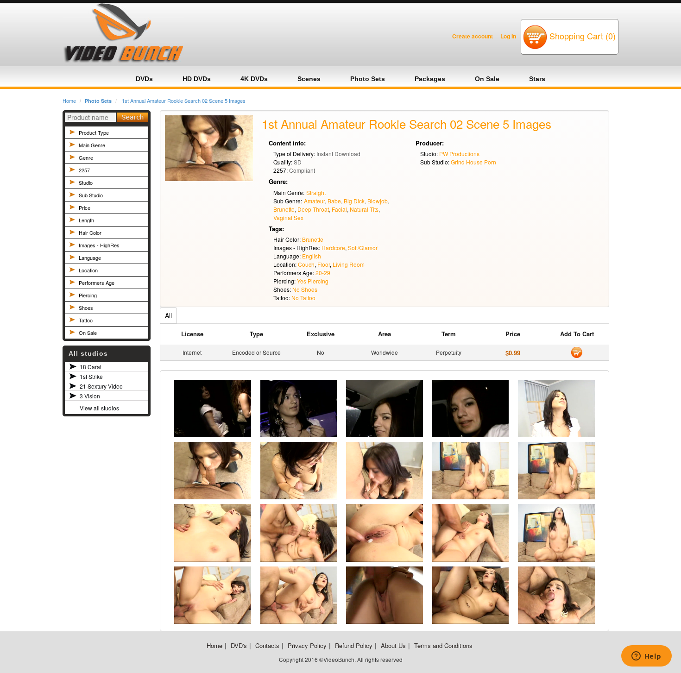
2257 (84, 170)
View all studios (99, 408)
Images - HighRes (99, 245)
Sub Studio (91, 195)
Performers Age (96, 282)
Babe (334, 201)
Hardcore (333, 248)
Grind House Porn (473, 162)
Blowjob (377, 201)
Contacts (267, 645)
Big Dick (354, 201)
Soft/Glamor (363, 248)
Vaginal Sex (288, 217)
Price (84, 207)
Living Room (349, 264)
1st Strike (91, 376)
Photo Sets (98, 100)
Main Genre (92, 145)
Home (69, 100)
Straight (316, 192)
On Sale (88, 332)
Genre (86, 157)
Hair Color (90, 232)
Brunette (284, 209)
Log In (508, 36)
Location (88, 270)
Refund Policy (353, 645)
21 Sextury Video (101, 386)
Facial (339, 209)
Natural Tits (364, 209)
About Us (393, 645)
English (311, 256)
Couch (306, 264)
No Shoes (304, 289)
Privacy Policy (307, 645)
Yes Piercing (312, 281)
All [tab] (168, 315)
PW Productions (459, 153)
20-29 (322, 273)
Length (86, 220)
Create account (472, 36)
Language (90, 257)
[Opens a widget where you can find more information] (646, 656)
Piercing (88, 295)
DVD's (239, 645)
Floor (323, 264)
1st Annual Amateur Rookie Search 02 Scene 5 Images (184, 100)
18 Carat (90, 367)
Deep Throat (313, 209)
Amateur (314, 201)
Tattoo (86, 320)
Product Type (94, 132)
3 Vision (90, 396)
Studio (86, 182)
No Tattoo (303, 298)
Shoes (86, 307)
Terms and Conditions (443, 645)
